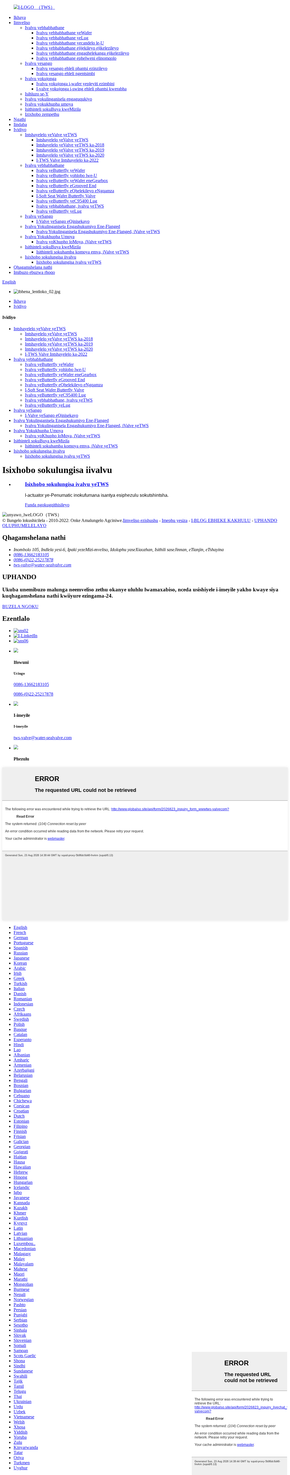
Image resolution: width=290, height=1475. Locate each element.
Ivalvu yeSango (39, 216)
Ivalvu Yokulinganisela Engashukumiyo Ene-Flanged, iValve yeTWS (98, 231)
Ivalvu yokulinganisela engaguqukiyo (58, 99)
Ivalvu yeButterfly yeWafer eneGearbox (72, 180)
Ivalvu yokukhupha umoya (49, 104)
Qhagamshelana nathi (33, 267)
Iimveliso (22, 22)
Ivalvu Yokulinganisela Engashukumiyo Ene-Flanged (72, 226)
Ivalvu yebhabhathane (44, 27)
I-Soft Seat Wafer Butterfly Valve (65, 195)
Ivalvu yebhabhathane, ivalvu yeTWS (70, 206)
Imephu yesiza (174, 520)
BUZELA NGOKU (20, 606)
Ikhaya (20, 17)
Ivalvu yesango (38, 63)
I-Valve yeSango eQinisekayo (62, 221)
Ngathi (20, 119)
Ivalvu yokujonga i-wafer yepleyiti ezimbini (75, 83)
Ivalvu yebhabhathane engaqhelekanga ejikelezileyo (82, 53)
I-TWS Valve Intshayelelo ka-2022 (67, 160)
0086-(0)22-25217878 (33, 694)
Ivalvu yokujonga (40, 78)
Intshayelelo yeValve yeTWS (51, 134)
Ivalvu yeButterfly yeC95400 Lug (66, 201)
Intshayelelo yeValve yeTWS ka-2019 (70, 150)
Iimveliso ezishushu (140, 520)
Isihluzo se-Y (37, 93)
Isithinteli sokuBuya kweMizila (53, 109)
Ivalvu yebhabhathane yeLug (62, 37)
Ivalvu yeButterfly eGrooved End (66, 185)
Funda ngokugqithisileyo (47, 504)
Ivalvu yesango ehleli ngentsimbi (65, 73)
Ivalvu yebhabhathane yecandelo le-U (70, 43)
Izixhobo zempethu (42, 114)
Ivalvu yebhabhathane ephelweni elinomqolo (76, 58)
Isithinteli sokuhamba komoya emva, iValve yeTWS (82, 252)
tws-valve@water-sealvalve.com (43, 737)
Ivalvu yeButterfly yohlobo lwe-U (66, 175)
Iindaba (20, 124)
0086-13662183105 (31, 684)
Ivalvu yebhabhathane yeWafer (64, 32)
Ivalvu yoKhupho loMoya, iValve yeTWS (74, 241)
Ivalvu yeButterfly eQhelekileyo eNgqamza (75, 190)
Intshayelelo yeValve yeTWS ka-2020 (70, 155)
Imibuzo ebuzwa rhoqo (34, 272)
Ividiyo (20, 129)
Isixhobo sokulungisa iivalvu (50, 257)
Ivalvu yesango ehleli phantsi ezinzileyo (71, 68)
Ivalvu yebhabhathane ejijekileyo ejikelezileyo (77, 48)
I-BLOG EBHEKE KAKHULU (221, 520)
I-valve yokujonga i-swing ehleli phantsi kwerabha (81, 88)
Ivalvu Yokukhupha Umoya (49, 236)
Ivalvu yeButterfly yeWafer (60, 170)
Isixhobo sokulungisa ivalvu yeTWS (68, 262)
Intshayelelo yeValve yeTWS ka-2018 (70, 144)
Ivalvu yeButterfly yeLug (59, 211)
